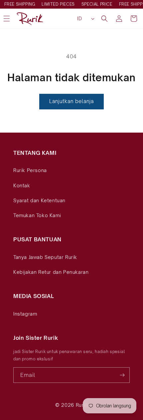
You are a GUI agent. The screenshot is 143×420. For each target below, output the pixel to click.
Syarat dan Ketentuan (39, 200)
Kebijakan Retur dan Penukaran (50, 272)
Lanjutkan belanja (71, 101)
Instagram (25, 314)
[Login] (119, 18)
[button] (104, 18)
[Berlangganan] (122, 375)
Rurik (82, 405)
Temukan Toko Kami (37, 215)
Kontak (21, 185)
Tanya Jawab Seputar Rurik (45, 257)
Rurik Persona (30, 170)
